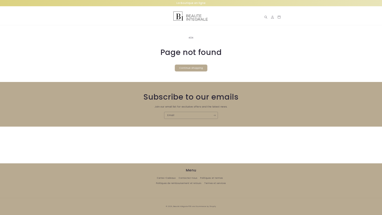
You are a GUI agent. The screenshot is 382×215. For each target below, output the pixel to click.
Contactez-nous (188, 177)
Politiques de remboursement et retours (178, 183)
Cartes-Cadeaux (166, 177)
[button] (266, 17)
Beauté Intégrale (180, 206)
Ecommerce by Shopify (206, 206)
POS (190, 206)
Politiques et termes (211, 177)
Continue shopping (191, 67)
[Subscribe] (214, 115)
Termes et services (215, 183)
